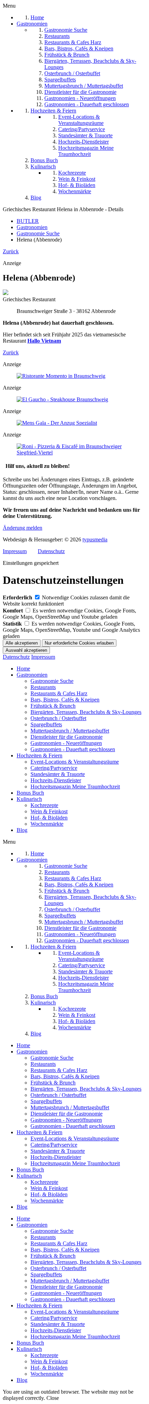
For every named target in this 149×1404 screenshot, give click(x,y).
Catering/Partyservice (53, 768)
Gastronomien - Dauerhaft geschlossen (72, 749)
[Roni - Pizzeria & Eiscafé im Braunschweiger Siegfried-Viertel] (74, 452)
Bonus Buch (30, 793)
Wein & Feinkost (49, 811)
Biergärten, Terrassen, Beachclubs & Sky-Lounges (85, 712)
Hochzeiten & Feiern (39, 755)
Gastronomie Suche (51, 681)
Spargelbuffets (46, 724)
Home (23, 668)
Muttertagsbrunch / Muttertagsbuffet (69, 731)
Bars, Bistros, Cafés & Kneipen (64, 700)
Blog (22, 830)
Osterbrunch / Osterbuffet (58, 718)
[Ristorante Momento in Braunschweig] (61, 376)
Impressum (15, 551)
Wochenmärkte (46, 824)
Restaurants (43, 687)
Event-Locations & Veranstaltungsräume (74, 762)
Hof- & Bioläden (49, 818)
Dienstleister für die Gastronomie (66, 737)
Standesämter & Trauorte (57, 774)
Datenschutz (51, 551)
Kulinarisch (29, 799)
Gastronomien (32, 675)
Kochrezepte (44, 805)
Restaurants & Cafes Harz (58, 693)
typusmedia (94, 539)
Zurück (11, 251)
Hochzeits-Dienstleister (55, 780)
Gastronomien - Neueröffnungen (66, 743)
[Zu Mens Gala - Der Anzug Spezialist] (57, 423)
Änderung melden (22, 528)
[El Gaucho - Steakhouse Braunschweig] (62, 399)
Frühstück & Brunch (53, 706)
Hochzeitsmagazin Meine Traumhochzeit (75, 786)
